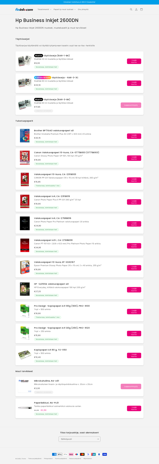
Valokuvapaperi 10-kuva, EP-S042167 (54, 262)
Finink (24, 458)
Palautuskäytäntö (75, 458)
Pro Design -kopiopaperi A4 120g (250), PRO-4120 (62, 327)
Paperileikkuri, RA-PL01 (46, 402)
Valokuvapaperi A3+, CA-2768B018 (53, 240)
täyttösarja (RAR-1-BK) (52, 55)
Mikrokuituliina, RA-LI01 (46, 380)
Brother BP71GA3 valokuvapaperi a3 (54, 130)
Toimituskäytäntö (61, 458)
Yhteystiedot (48, 458)
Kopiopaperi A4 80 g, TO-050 (50, 349)
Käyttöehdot (88, 458)
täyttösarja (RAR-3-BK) (52, 99)
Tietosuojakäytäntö (35, 458)
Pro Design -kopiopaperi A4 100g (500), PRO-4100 (62, 305)
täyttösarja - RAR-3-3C (56, 77)
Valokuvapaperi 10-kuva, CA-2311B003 (55, 174)
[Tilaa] (97, 439)
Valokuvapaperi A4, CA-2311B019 (52, 196)
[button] (44, 9)
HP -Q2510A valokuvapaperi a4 (51, 283)
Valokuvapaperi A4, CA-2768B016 (52, 218)
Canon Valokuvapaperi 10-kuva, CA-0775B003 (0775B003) (66, 152)
